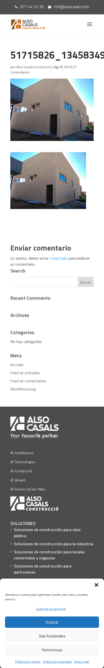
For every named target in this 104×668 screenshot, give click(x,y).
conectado (59, 258)
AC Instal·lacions (22, 452)
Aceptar (52, 622)
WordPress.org (23, 389)
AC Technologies (22, 461)
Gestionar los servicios (51, 608)
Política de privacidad (57, 661)
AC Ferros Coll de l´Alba (27, 489)
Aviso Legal (81, 661)
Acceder (17, 365)
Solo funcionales (52, 636)
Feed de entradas (25, 373)
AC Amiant (17, 480)
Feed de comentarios (28, 381)
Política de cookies (27, 661)
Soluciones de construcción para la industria (53, 544)
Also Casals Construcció (33, 66)
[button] (96, 584)
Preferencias (52, 650)
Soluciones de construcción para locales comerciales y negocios (49, 555)
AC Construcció (21, 471)
